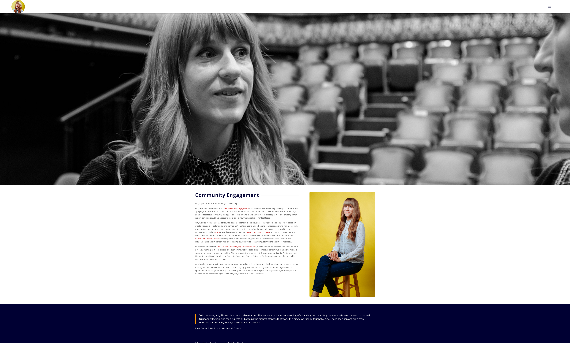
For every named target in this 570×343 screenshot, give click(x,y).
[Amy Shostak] (18, 6)
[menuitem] (549, 7)
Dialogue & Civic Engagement (236, 208)
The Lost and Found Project (258, 232)
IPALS (217, 232)
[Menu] (549, 7)
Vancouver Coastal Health (207, 238)
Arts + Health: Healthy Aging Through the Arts (236, 246)
